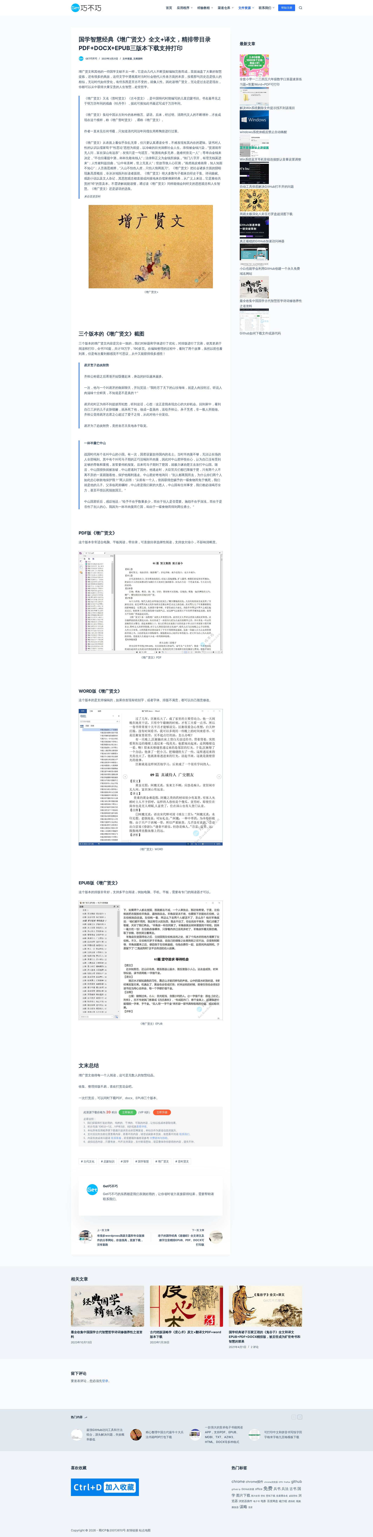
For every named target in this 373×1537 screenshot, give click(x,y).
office (258, 1489)
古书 (292, 1488)
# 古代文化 (87, 1161)
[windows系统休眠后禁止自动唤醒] (254, 119)
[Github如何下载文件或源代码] (254, 319)
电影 (263, 1501)
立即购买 (127, 1112)
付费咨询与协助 (158, 1137)
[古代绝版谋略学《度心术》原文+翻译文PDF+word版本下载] (186, 1306)
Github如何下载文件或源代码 (260, 333)
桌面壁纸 (293, 1496)
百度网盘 (272, 1501)
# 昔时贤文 (182, 1161)
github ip (236, 1489)
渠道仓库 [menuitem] (224, 8)
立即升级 (162, 1112)
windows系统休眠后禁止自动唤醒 (263, 132)
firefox (287, 1482)
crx (281, 1481)
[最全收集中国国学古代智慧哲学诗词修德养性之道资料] (254, 287)
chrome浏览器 (271, 1482)
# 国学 (125, 1161)
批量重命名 (282, 1495)
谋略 (243, 1506)
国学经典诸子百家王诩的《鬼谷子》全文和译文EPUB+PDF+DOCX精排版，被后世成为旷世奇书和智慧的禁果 (264, 1336)
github (296, 1481)
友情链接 (132, 1530)
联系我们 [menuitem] (265, 8)
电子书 (256, 1501)
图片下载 (243, 1495)
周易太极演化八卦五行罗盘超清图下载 (266, 214)
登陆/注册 (286, 7)
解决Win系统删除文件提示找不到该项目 (267, 108)
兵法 (284, 1488)
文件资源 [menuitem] (244, 8)
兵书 (277, 1488)
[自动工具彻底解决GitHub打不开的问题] (254, 172)
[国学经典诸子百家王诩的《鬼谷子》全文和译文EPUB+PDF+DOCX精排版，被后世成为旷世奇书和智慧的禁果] (265, 1306)
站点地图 (145, 1530)
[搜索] (300, 7)
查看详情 (141, 1126)
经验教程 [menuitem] (203, 8)
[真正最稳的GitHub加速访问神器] (254, 227)
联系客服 (116, 1137)
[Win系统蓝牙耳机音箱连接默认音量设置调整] (254, 145)
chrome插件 (254, 1482)
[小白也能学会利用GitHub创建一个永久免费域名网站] (254, 254)
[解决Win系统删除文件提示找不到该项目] (254, 96)
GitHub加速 (247, 1489)
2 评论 (255, 1347)
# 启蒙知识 (107, 1161)
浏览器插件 (245, 1501)
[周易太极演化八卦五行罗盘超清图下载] (254, 200)
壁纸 (263, 1496)
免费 (268, 1488)
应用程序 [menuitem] (183, 8)
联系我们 (184, 1134)
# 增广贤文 (162, 1161)
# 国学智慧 (142, 1161)
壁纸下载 (270, 1495)
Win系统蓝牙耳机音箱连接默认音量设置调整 (270, 159)
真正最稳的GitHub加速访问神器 (262, 241)
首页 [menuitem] (169, 8)
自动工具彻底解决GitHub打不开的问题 (267, 186)
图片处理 (255, 1496)
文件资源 (127, 58)
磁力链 (283, 1501)
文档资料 (138, 58)
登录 (105, 1381)
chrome (238, 1481)
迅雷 (250, 1507)
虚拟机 (291, 1501)
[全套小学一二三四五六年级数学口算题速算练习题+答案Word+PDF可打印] (254, 65)
